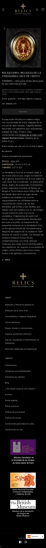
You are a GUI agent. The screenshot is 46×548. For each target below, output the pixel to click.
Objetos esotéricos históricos (18, 334)
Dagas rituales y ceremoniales (18, 328)
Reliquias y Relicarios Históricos (19, 305)
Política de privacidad (15, 412)
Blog (7, 383)
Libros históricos (12, 322)
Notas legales (11, 400)
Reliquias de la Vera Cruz (16, 310)
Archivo (8, 394)
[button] (3, 10)
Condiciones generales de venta (19, 424)
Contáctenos (11, 365)
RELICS (26, 538)
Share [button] (7, 260)
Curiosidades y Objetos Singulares (20, 316)
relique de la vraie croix (30, 135)
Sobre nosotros (12, 406)
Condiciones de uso (14, 429)
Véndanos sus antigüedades (18, 371)
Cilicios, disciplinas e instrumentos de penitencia (22, 341)
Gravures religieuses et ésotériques (21, 349)
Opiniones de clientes (15, 377)
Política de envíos (13, 418)
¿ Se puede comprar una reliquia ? (20, 389)
